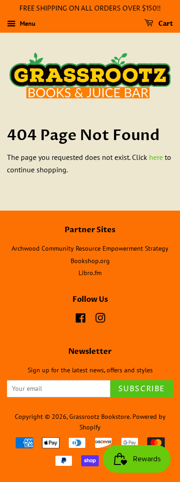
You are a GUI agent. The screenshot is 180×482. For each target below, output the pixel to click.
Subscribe (141, 389)
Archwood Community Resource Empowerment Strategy (90, 248)
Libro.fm (90, 273)
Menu (27, 23)
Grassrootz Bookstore (99, 416)
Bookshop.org (90, 261)
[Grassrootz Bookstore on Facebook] (80, 320)
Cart (165, 23)
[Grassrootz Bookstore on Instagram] (100, 320)
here (156, 157)
